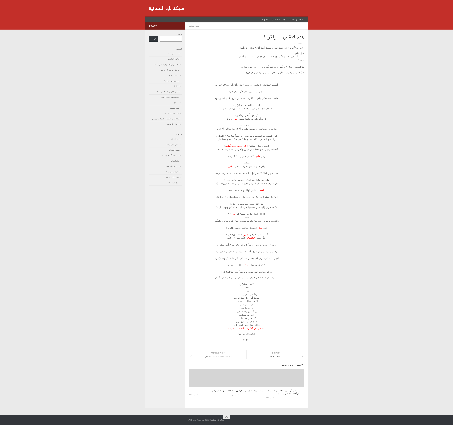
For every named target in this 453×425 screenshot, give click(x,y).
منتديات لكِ (175, 139)
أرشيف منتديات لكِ (278, 19)
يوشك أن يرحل (218, 390)
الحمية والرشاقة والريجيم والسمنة (167, 64)
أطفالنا (177, 86)
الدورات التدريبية (173, 124)
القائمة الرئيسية (174, 54)
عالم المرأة (175, 161)
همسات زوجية (174, 75)
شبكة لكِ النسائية (166, 8)
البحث (179, 34)
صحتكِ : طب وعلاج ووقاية (170, 70)
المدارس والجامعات (172, 166)
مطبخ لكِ (264, 19)
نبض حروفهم (194, 26)
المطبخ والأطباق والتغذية (170, 155)
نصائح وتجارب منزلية (172, 81)
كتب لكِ (177, 102)
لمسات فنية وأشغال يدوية (170, 97)
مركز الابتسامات (174, 183)
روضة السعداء (174, 150)
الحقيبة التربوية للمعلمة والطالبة (168, 92)
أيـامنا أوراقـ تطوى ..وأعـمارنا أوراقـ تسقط (245, 390)
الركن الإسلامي (174, 59)
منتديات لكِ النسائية (296, 19)
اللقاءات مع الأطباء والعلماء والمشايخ (166, 119)
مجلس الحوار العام (173, 145)
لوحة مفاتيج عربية (173, 177)
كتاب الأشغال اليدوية (172, 113)
